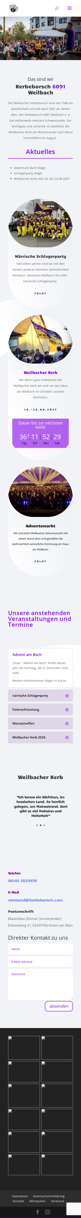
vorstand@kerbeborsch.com (35, 899)
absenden (58, 1006)
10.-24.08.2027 (40, 409)
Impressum (20, 1196)
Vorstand (57, 1201)
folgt (40, 293)
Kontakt (18, 1201)
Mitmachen (37, 1201)
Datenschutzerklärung (49, 1196)
